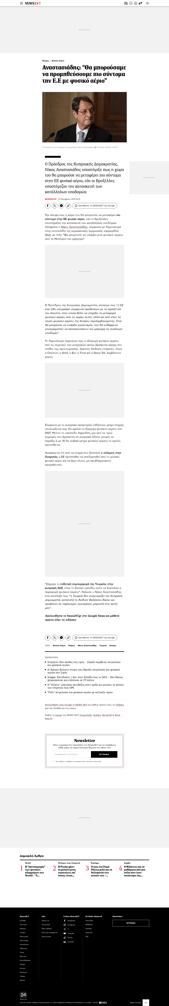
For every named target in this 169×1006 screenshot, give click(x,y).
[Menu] (21, 3)
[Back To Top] (146, 1002)
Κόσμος (46, 61)
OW (86, 936)
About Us (45, 920)
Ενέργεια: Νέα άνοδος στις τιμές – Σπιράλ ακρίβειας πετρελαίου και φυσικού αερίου (84, 663)
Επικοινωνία (46, 936)
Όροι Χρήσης (47, 928)
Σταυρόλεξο (86, 715)
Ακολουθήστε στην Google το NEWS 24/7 (66, 705)
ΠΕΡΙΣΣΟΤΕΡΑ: (51, 657)
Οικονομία (24, 936)
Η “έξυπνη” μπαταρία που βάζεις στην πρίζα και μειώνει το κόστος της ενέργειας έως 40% (86, 686)
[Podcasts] (135, 3)
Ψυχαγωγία (24, 944)
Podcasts (23, 972)
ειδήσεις (70, 620)
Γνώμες (22, 932)
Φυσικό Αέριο (58, 61)
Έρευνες (23, 956)
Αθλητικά (23, 948)
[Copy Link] (68, 205)
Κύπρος (71, 646)
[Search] (147, 3)
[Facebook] (47, 205)
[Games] (140, 3)
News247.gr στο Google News (86, 616)
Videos (22, 976)
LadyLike (88, 932)
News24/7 (89, 920)
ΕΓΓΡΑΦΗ (130, 923)
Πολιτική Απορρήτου (50, 932)
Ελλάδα (23, 920)
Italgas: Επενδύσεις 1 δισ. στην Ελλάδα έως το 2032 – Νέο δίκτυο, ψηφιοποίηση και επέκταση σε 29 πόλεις (85, 678)
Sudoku (97, 715)
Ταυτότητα (46, 924)
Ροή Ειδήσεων (25, 960)
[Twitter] (54, 205)
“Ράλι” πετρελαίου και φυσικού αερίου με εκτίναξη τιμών (80, 692)
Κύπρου (84, 321)
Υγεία (22, 952)
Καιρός (22, 964)
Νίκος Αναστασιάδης (74, 227)
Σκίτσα (22, 968)
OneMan (88, 928)
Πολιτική (23, 924)
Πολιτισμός (24, 940)
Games (58, 715)
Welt (48, 235)
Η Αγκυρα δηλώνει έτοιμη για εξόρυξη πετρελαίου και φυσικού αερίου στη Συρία (84, 671)
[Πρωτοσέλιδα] (126, 3)
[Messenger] (61, 205)
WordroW (107, 715)
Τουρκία (103, 646)
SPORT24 (88, 924)
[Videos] (131, 3)
